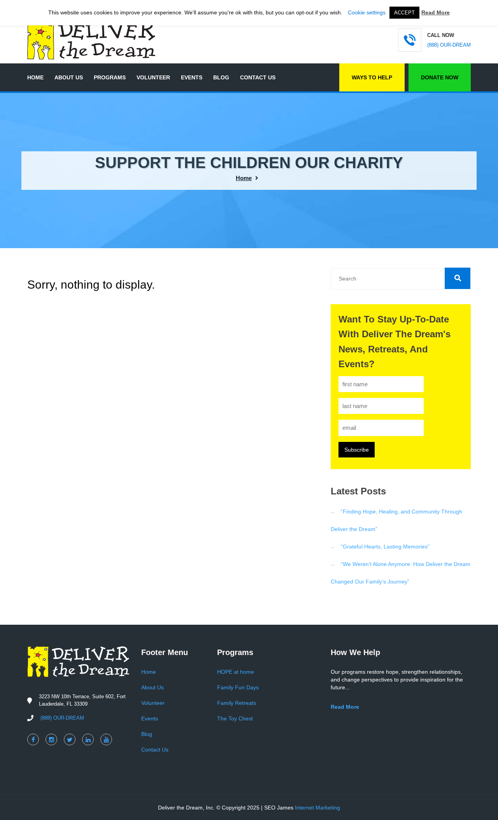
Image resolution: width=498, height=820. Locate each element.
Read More (435, 12)
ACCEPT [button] (404, 13)
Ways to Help (372, 77)
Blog (221, 77)
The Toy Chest (235, 718)
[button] (457, 278)
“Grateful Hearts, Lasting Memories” (385, 546)
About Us (68, 77)
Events (191, 77)
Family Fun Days (238, 687)
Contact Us (257, 77)
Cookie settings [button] (367, 12)
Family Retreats (236, 703)
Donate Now (439, 77)
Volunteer (153, 77)
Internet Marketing (317, 807)
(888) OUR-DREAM (449, 45)
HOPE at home (235, 672)
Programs (110, 77)
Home (35, 77)
